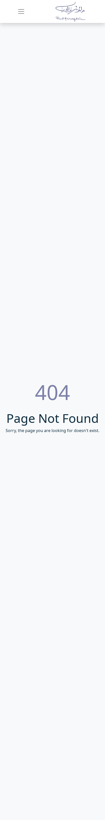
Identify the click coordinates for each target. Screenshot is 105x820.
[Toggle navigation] (21, 11)
